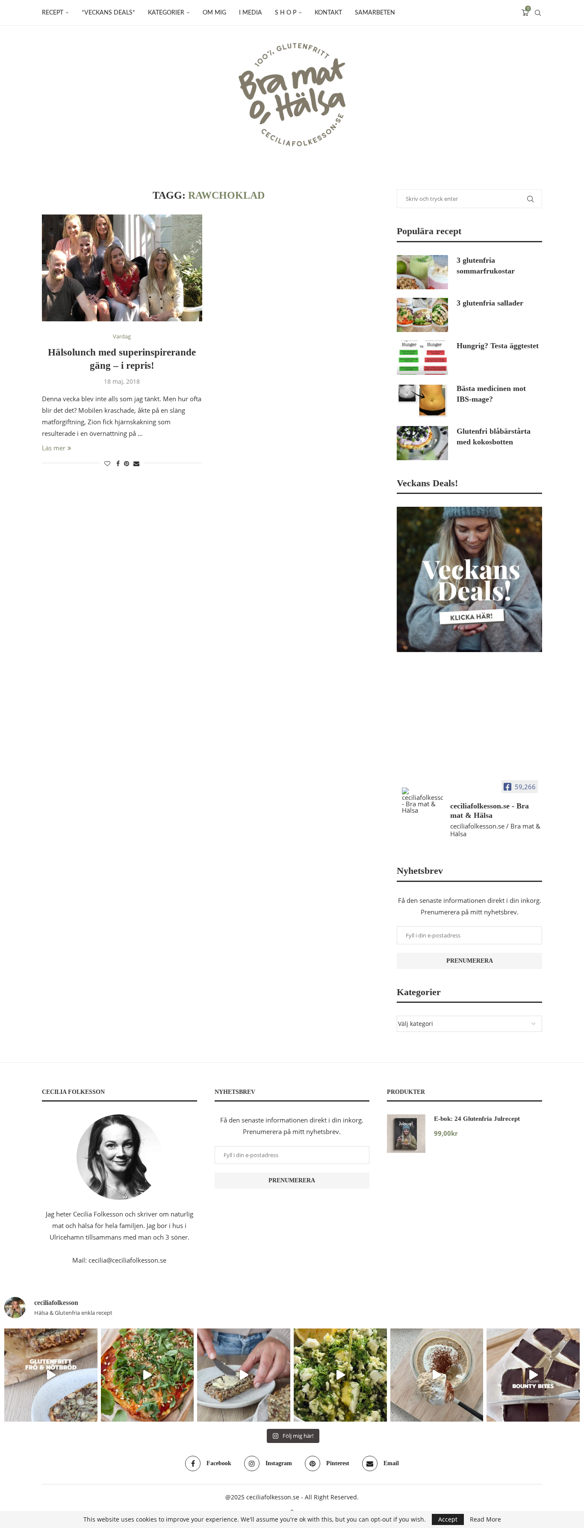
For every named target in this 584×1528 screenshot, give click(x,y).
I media (250, 13)
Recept (52, 13)
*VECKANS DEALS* (108, 13)
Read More (485, 1519)
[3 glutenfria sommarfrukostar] (422, 272)
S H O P (285, 13)
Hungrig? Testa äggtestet (498, 345)
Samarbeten (375, 13)
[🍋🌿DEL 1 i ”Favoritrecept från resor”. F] (340, 1375)
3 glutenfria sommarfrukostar (486, 265)
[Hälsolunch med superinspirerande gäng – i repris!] (122, 268)
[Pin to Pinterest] (126, 463)
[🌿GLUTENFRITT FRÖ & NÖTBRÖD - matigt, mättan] (50, 1375)
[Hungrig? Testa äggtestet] (422, 358)
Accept (447, 1519)
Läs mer (53, 448)
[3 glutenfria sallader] (422, 315)
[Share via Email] (136, 463)
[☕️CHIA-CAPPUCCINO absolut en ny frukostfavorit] (437, 1375)
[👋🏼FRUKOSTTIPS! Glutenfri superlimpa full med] (243, 1375)
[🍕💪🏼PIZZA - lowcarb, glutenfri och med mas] (147, 1375)
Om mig (214, 13)
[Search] (538, 12)
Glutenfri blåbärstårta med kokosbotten (494, 436)
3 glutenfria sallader (490, 303)
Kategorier (166, 13)
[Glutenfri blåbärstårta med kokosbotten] (422, 443)
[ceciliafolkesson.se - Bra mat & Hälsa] (422, 800)
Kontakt (328, 13)
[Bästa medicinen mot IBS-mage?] (422, 400)
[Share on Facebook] (118, 463)
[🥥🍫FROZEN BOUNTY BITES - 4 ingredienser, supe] (533, 1375)
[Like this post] (107, 463)
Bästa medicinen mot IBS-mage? (491, 393)
